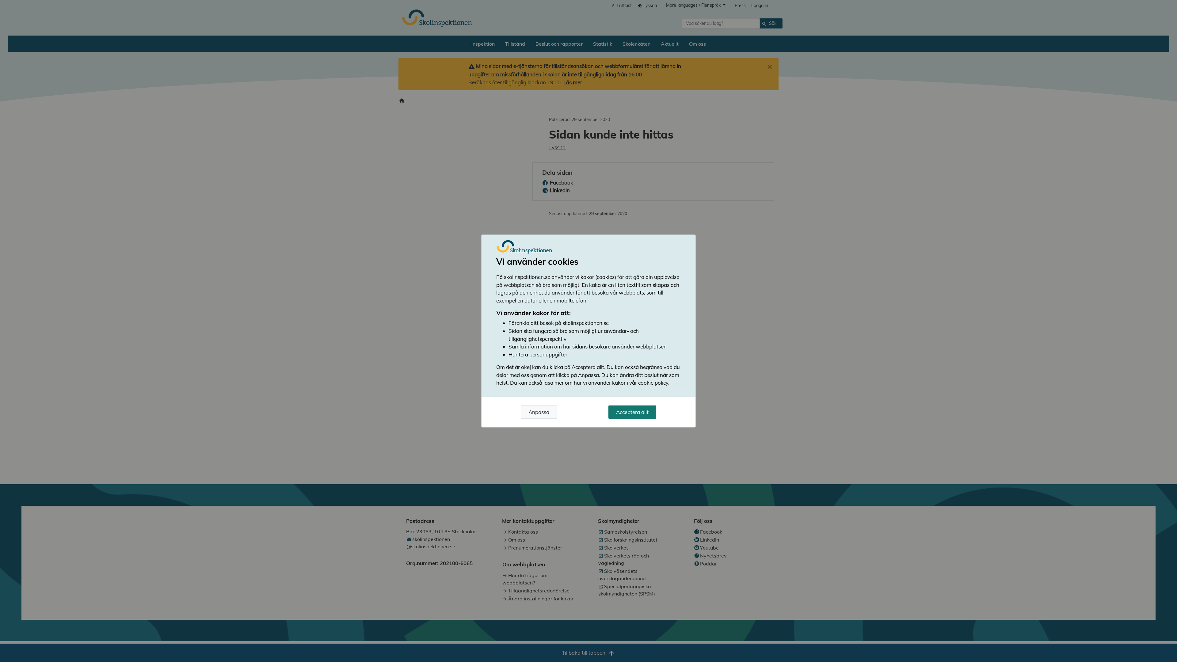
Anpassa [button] (538, 412)
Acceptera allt (632, 412)
